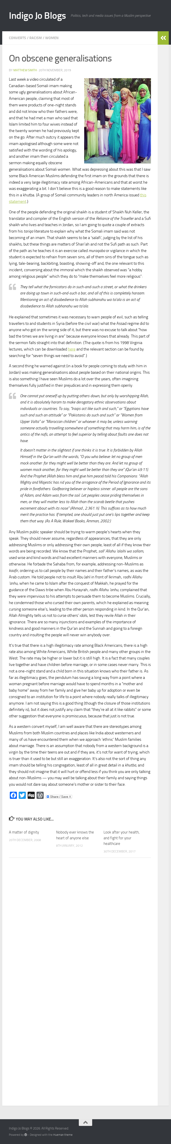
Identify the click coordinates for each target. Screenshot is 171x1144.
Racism (35, 38)
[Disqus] (80, 922)
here (71, 349)
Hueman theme (63, 1134)
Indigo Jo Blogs (37, 15)
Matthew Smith (25, 70)
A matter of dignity (24, 832)
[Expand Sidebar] (163, 38)
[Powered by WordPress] (25, 1134)
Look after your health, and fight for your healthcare (122, 838)
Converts (17, 38)
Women (52, 38)
